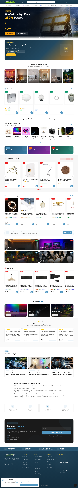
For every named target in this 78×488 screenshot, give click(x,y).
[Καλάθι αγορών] (72, 2)
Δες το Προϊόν (10, 33)
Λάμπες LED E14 (25, 459)
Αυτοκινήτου (43, 5)
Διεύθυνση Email (45, 426)
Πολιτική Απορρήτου (59, 436)
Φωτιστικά (35, 5)
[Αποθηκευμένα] (64, 2)
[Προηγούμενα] (5, 176)
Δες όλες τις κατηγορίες (38, 142)
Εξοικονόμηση (37, 471)
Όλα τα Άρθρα (37, 467)
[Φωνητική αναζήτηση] (53, 2)
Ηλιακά (61, 5)
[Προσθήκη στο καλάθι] (17, 112)
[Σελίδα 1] (38, 189)
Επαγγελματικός (53, 5)
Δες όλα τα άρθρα (68, 354)
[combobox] (41, 2)
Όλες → (71, 124)
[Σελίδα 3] (40, 189)
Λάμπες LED (9, 5)
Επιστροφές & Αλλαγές (50, 459)
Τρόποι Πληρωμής (49, 456)
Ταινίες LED (27, 5)
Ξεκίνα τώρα (10, 54)
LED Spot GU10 (25, 458)
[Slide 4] (41, 37)
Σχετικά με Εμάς (49, 462)
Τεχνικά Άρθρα (37, 470)
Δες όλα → (71, 88)
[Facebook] (6, 464)
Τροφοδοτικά (25, 465)
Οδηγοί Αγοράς (37, 468)
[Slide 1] (36, 37)
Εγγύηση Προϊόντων (50, 461)
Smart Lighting (37, 473)
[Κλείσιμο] (37, 480)
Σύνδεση (68, 2)
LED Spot (18, 5)
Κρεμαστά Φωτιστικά (26, 467)
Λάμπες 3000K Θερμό (38, 456)
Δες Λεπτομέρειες (22, 33)
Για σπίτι (12, 51)
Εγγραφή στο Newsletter (56, 432)
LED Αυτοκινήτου (37, 461)
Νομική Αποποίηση (50, 467)
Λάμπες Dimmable (38, 458)
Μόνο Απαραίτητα (11, 484)
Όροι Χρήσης (49, 464)
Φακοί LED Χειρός (37, 459)
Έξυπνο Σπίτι (69, 5)
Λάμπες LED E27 (25, 456)
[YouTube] (11, 464)
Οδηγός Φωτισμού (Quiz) (39, 474)
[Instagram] (8, 464)
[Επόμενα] (73, 176)
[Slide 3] (39, 37)
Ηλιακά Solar (25, 462)
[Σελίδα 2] (39, 189)
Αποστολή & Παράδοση (50, 458)
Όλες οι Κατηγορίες (38, 462)
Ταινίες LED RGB (25, 461)
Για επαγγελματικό (21, 51)
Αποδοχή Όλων (29, 484)
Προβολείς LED (25, 464)
